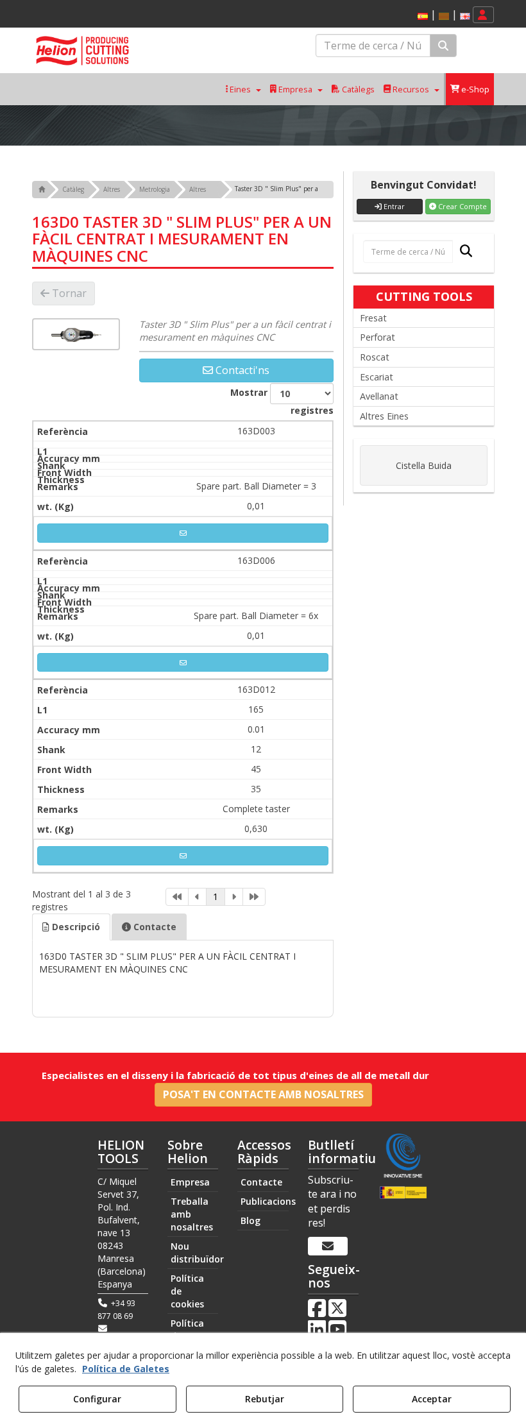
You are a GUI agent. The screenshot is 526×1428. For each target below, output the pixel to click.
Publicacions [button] (264, 1201)
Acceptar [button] (432, 1399)
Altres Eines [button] (384, 416)
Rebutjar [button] (264, 1399)
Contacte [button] (153, 927)
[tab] (71, 927)
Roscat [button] (374, 357)
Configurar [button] (97, 1399)
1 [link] (215, 896)
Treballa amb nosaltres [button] (192, 1214)
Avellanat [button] (379, 396)
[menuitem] (441, 15)
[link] (177, 897)
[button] (423, 16)
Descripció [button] (74, 927)
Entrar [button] (393, 206)
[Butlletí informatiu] (328, 1246)
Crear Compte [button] (461, 206)
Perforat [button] (377, 337)
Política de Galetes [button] (125, 1369)
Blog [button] (250, 1220)
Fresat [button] (373, 318)
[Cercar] (443, 46)
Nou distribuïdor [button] (194, 1252)
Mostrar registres (282, 401)
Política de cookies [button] (187, 1291)
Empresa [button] (190, 1182)
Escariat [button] (376, 377)
